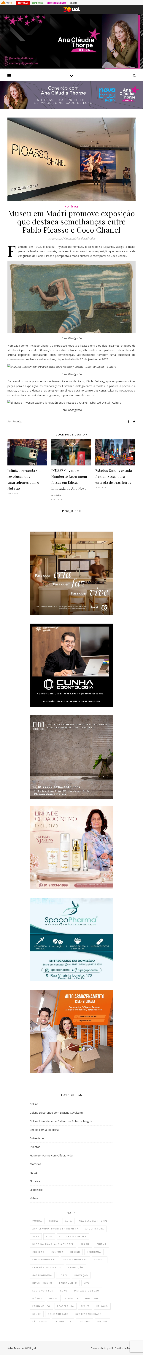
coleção (38, 1252)
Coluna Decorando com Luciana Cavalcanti (56, 1112)
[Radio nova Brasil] (71, 108)
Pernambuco (41, 1306)
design (75, 1252)
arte (35, 1236)
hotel (63, 1275)
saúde (36, 1314)
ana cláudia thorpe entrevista (55, 1228)
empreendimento (44, 1259)
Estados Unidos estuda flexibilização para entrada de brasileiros (113, 476)
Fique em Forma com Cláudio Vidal (51, 1155)
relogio (102, 1306)
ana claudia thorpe (93, 1220)
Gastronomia (42, 1275)
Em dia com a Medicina (44, 1129)
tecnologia (62, 1321)
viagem (102, 1321)
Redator (18, 421)
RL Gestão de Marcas (124, 1348)
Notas (34, 1172)
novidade (92, 1298)
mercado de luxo (86, 1290)
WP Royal (30, 1348)
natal (53, 1298)
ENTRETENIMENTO (56, 3)
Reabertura (65, 1306)
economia (94, 1252)
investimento (42, 1282)
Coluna (34, 1104)
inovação (81, 1275)
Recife (85, 1306)
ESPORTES (37, 3)
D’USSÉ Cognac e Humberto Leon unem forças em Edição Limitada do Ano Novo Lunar (69, 482)
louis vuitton (42, 1290)
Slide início (36, 1189)
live (87, 1282)
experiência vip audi (46, 1267)
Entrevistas (37, 1138)
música (37, 1298)
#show (53, 1220)
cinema (102, 1244)
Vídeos (34, 1198)
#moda (37, 1220)
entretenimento (75, 1259)
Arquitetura (94, 1228)
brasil (85, 1244)
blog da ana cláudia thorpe (53, 1244)
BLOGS (73, 3)
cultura (57, 1252)
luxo (63, 1290)
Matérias (35, 1164)
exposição (75, 1267)
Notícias (72, 206)
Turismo (84, 1321)
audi (49, 1236)
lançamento (68, 1282)
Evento (99, 1259)
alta (68, 1220)
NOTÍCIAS (23, 3)
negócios (71, 1298)
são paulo (39, 1321)
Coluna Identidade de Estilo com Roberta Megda (61, 1121)
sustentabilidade (88, 1314)
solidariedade (58, 1314)
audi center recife (72, 1236)
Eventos (35, 1147)
